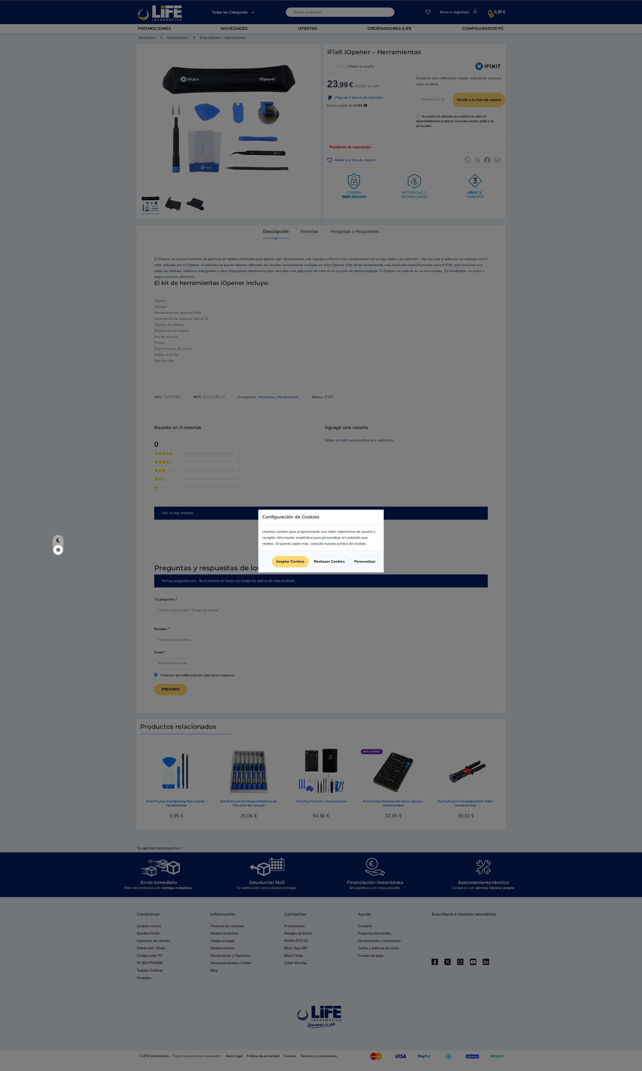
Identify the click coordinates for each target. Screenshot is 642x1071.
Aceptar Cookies (290, 561)
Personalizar (364, 561)
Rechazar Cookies (329, 561)
